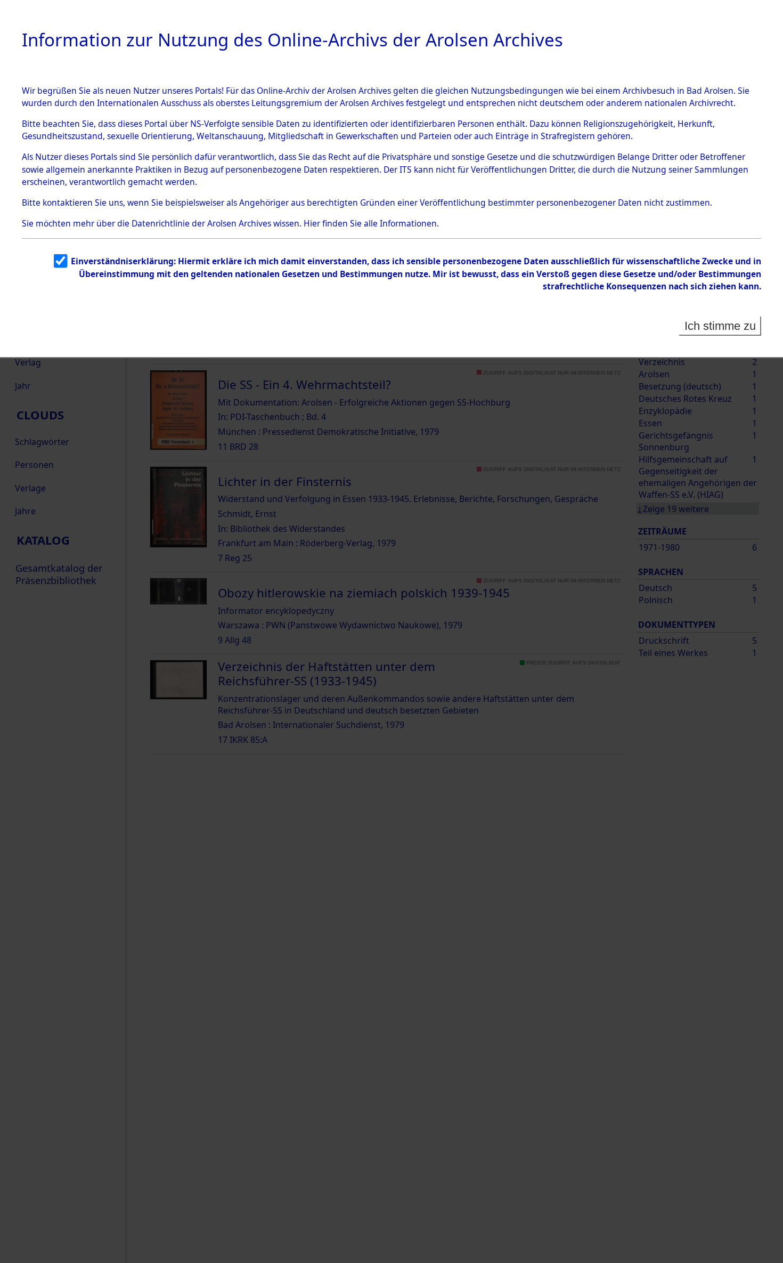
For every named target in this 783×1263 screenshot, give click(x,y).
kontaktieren (68, 202)
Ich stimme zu (720, 326)
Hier (312, 223)
